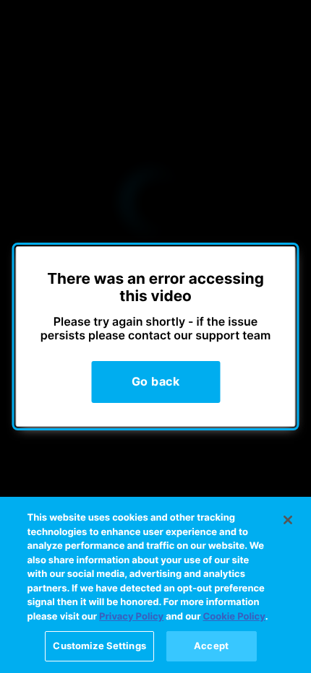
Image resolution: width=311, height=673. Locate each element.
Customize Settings (99, 645)
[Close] (288, 520)
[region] (155, 585)
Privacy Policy (131, 616)
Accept (211, 645)
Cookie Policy (234, 616)
